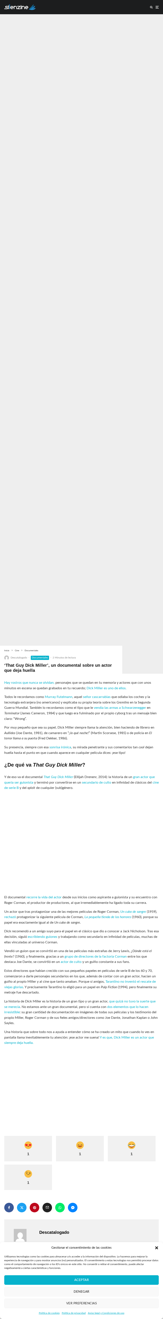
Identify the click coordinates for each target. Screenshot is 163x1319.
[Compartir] (9, 1207)
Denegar (81, 1291)
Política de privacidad (74, 1313)
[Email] (47, 1207)
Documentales (40, 657)
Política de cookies (49, 1313)
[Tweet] (22, 1207)
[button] (157, 1248)
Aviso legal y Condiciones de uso (106, 1313)
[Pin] (34, 1207)
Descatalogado (19, 657)
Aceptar (81, 1280)
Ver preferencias (81, 1303)
